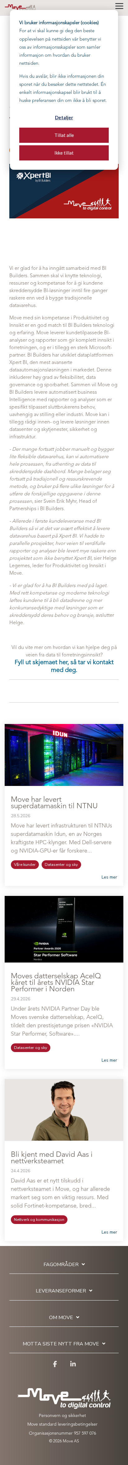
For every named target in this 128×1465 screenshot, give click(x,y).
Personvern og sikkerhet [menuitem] (62, 1416)
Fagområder (61, 1264)
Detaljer (64, 117)
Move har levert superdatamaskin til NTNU (54, 803)
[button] (119, 5)
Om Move (61, 1317)
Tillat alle (64, 135)
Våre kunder (25, 864)
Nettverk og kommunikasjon (39, 1219)
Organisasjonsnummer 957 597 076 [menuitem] (62, 1433)
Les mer (109, 877)
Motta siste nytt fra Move (61, 1344)
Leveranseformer (61, 1291)
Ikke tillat (64, 153)
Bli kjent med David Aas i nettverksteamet (52, 1158)
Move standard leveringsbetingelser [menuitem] (62, 1424)
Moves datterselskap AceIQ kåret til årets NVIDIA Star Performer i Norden (56, 983)
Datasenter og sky (61, 864)
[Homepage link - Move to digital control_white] (64, 1405)
